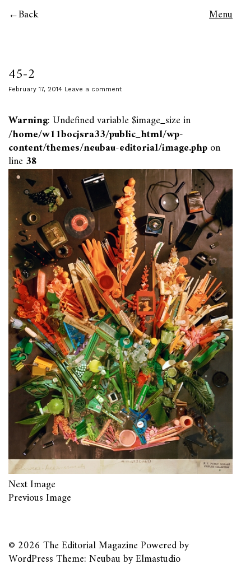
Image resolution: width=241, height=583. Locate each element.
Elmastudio (158, 559)
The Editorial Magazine (90, 545)
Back (28, 15)
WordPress (30, 559)
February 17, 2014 (35, 89)
